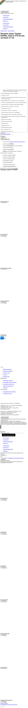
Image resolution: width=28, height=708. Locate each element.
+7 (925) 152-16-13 (5, 12)
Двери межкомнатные (8, 19)
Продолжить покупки (8, 435)
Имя (2, 454)
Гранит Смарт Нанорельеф (6, 700)
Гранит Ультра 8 (4, 234)
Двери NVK (6, 17)
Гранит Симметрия (5, 300)
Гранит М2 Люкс (4, 599)
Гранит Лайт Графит (5, 633)
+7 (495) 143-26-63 (5, 11)
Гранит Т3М (3, 334)
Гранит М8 (3, 565)
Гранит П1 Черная (5, 201)
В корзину (3, 136)
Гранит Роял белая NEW (6, 268)
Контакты (5, 20)
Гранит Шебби (11, 30)
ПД (1, 456)
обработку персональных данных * (17, 141)
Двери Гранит (6, 15)
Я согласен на (13, 458)
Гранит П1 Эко (4, 667)
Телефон (3, 138)
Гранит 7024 (3, 532)
